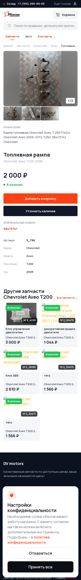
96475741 (10, 229)
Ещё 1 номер (62, 4)
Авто (28, 36)
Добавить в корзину (40, 199)
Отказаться (40, 553)
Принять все (40, 566)
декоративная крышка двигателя (59, 330)
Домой (8, 46)
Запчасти (12, 36)
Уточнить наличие (40, 211)
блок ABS (12, 375)
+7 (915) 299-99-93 (30, 4)
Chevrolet (40, 46)
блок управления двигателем (18, 330)
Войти (75, 4)
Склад (11, 4)
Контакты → (47, 36)
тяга (47, 375)
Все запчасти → (67, 298)
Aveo (54, 46)
